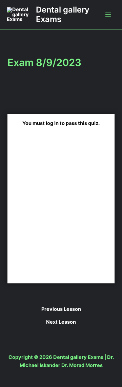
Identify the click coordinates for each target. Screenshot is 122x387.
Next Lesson (61, 322)
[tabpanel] (60, 178)
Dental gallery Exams (62, 14)
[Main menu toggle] (108, 14)
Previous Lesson (61, 309)
